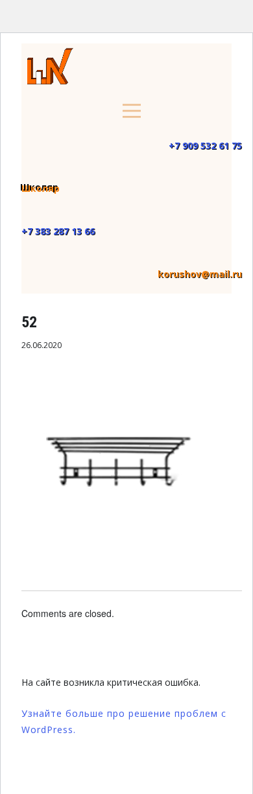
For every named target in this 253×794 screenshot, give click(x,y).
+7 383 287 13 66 (58, 231)
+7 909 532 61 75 (205, 145)
